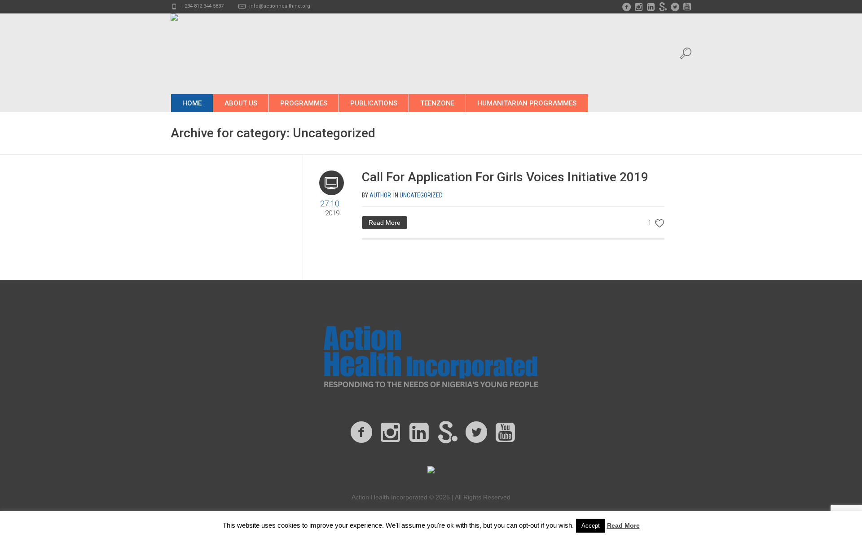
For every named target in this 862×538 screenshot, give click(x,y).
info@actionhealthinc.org (279, 6)
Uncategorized (421, 195)
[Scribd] (662, 6)
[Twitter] (674, 6)
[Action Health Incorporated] (431, 355)
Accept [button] (590, 525)
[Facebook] (626, 6)
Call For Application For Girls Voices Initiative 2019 (505, 177)
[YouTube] (686, 6)
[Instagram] (638, 6)
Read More (384, 222)
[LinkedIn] (650, 6)
